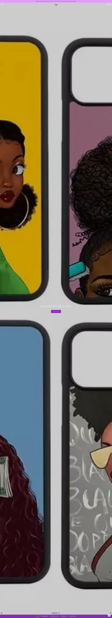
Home (37, 616)
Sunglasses (44, 616)
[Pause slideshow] (59, 613)
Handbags (63, 616)
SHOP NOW (56, 308)
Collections (72, 616)
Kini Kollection (54, 616)
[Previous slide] (1, 613)
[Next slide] (110, 613)
